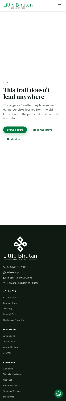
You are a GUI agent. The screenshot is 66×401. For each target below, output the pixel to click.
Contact (7, 379)
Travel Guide (9, 341)
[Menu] (59, 5)
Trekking (7, 308)
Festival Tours (10, 303)
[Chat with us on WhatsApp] (58, 394)
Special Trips (9, 314)
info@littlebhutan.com (19, 277)
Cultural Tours (10, 297)
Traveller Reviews (12, 374)
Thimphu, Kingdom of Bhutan (22, 283)
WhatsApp (13, 272)
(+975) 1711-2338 (16, 267)
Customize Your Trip (14, 319)
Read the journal (43, 129)
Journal (7, 352)
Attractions (9, 335)
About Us (8, 368)
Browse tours (15, 129)
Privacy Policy (10, 385)
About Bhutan (10, 347)
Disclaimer (8, 396)
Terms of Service (12, 391)
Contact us (13, 139)
